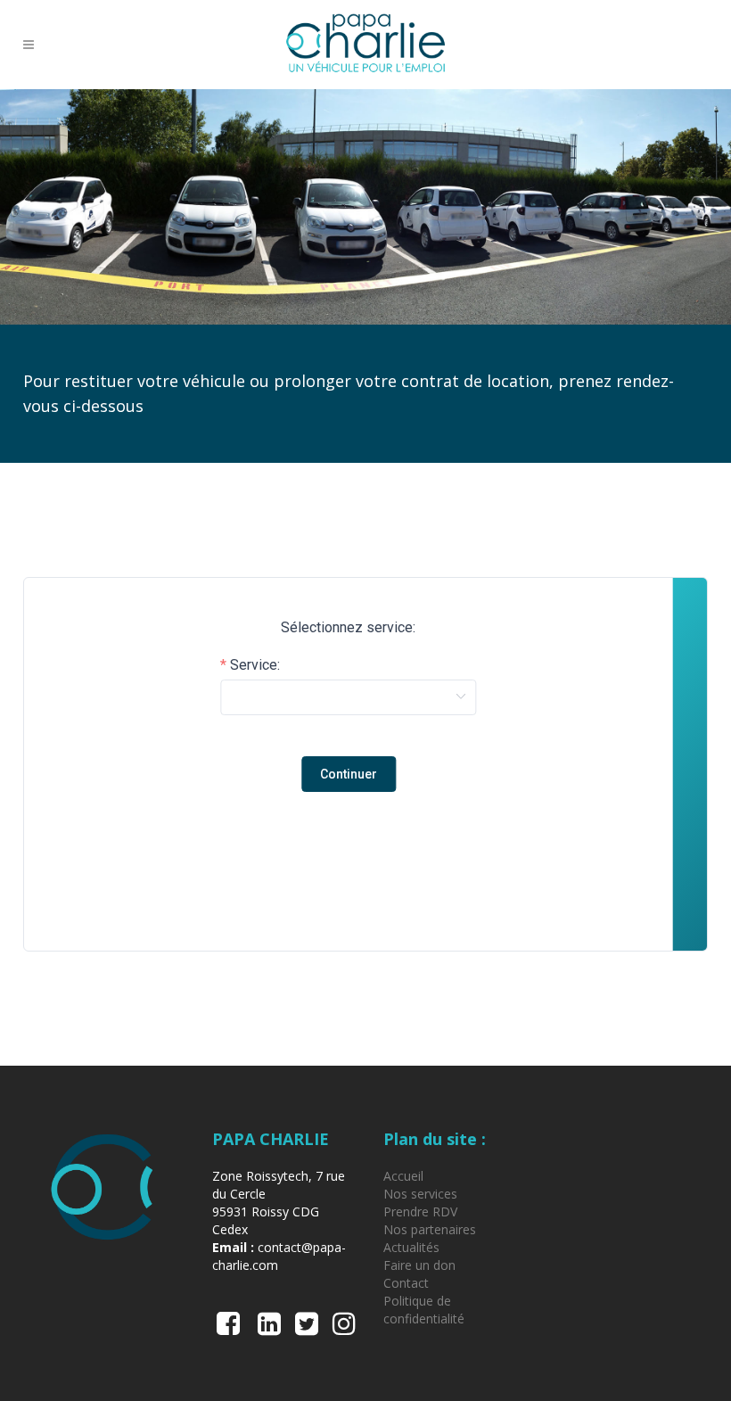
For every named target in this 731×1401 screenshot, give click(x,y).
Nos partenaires (429, 1229)
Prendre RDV (420, 1211)
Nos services (420, 1193)
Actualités (411, 1247)
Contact (406, 1282)
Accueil (403, 1175)
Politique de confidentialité (423, 1309)
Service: (255, 665)
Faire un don (419, 1265)
